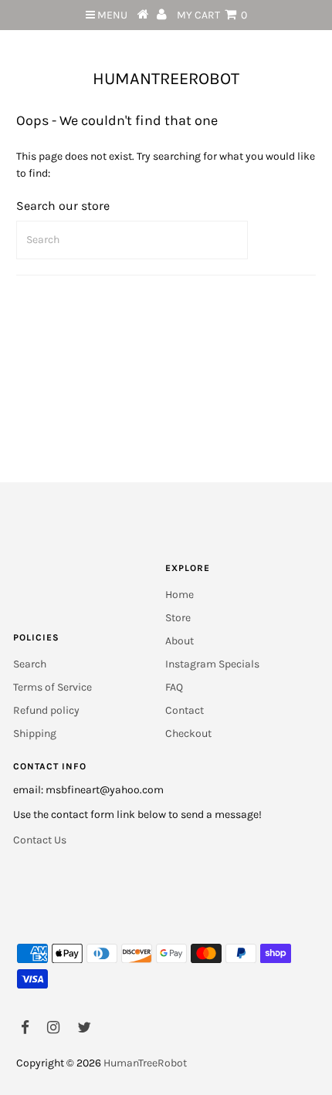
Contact (184, 710)
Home (179, 594)
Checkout (188, 733)
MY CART (212, 15)
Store (178, 617)
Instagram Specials (212, 664)
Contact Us (39, 840)
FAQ (174, 687)
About (179, 640)
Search (29, 664)
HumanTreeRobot (166, 79)
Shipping (34, 733)
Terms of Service (52, 687)
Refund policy (46, 710)
